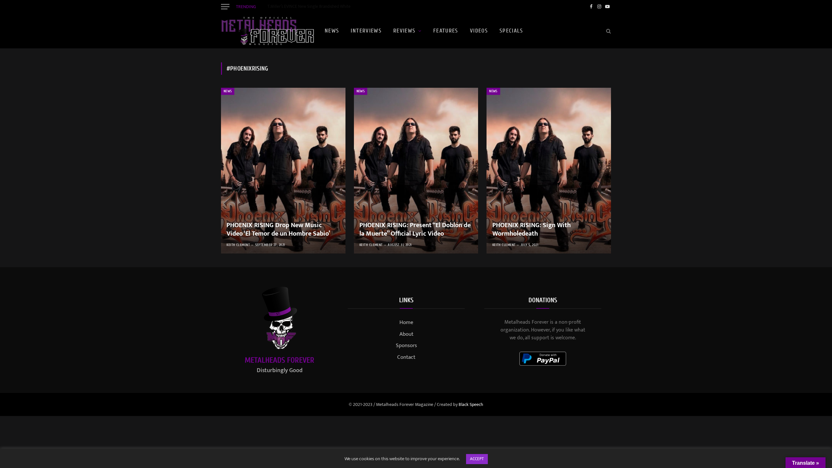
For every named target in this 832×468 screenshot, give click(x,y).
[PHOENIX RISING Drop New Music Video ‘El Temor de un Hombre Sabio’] (283, 171)
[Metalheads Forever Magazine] (267, 31)
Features (445, 31)
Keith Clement (238, 245)
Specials (511, 31)
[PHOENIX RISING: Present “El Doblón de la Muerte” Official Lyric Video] (416, 171)
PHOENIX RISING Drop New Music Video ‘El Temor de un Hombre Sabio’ (278, 229)
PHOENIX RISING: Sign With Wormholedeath (531, 229)
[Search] (608, 31)
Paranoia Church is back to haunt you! (300, 6)
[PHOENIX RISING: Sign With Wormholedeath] (549, 171)
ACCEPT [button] (477, 458)
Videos (479, 31)
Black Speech (471, 404)
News (332, 31)
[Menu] (225, 6)
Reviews (404, 31)
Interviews (366, 31)
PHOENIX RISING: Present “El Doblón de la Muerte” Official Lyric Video (415, 229)
